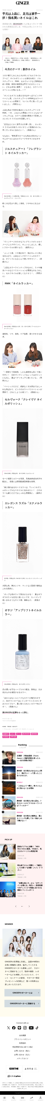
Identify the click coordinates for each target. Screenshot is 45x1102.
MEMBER (40, 1100)
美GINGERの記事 (9, 712)
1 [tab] (22, 906)
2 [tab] (23, 906)
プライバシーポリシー (22, 1039)
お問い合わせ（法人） (22, 1055)
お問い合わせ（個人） (22, 1051)
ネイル (19, 734)
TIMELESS (22, 1100)
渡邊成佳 (6, 737)
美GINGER (17, 24)
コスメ (13, 734)
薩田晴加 (34, 734)
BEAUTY (14, 726)
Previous (16, 906)
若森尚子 (6, 734)
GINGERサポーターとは (22, 993)
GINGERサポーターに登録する (22, 1003)
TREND (9, 726)
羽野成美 (13, 737)
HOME (4, 726)
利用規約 (22, 1043)
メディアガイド (22, 1058)
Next (28, 906)
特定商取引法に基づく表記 (22, 1047)
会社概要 (22, 1035)
